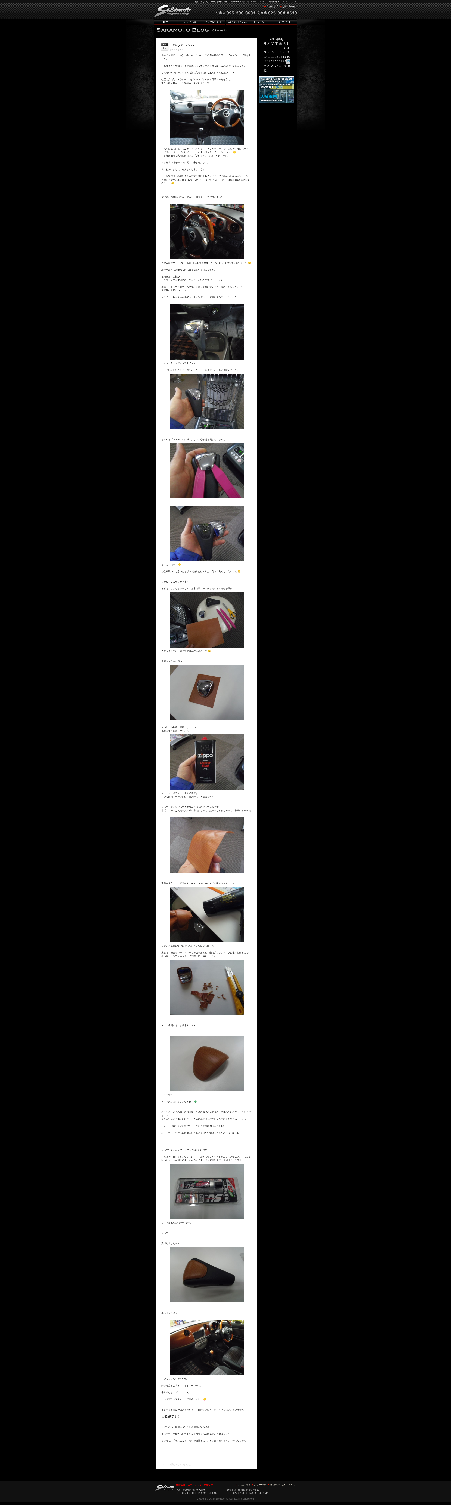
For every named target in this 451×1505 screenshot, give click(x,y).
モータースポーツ (261, 22)
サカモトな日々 (285, 22)
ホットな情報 (190, 22)
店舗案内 (271, 6)
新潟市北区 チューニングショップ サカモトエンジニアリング (180, 11)
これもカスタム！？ (185, 45)
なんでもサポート (213, 22)
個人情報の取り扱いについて (282, 1484)
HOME (166, 22)
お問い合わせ (288, 6)
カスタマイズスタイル (237, 22)
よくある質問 (244, 1484)
